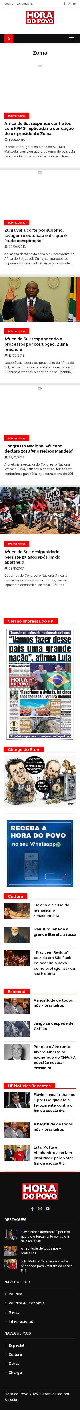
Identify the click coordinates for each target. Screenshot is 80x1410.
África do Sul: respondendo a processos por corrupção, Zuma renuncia (36, 344)
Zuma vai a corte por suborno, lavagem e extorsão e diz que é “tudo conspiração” (35, 235)
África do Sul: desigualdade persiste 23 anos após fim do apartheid (32, 556)
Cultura (15, 896)
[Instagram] (69, 3)
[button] (72, 39)
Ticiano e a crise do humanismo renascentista (51, 910)
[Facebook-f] (64, 3)
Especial (16, 991)
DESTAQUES (15, 1220)
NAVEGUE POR (17, 1282)
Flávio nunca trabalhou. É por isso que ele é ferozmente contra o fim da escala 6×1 (46, 1236)
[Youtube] (74, 3)
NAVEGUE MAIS (17, 1333)
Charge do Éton (23, 749)
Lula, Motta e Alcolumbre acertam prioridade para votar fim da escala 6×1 (46, 1265)
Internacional (17, 116)
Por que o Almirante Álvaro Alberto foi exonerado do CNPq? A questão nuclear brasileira (55, 1057)
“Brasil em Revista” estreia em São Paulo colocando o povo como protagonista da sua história (54, 963)
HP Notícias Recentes (29, 1086)
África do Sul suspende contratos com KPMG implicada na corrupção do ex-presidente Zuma (39, 128)
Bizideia (10, 1399)
